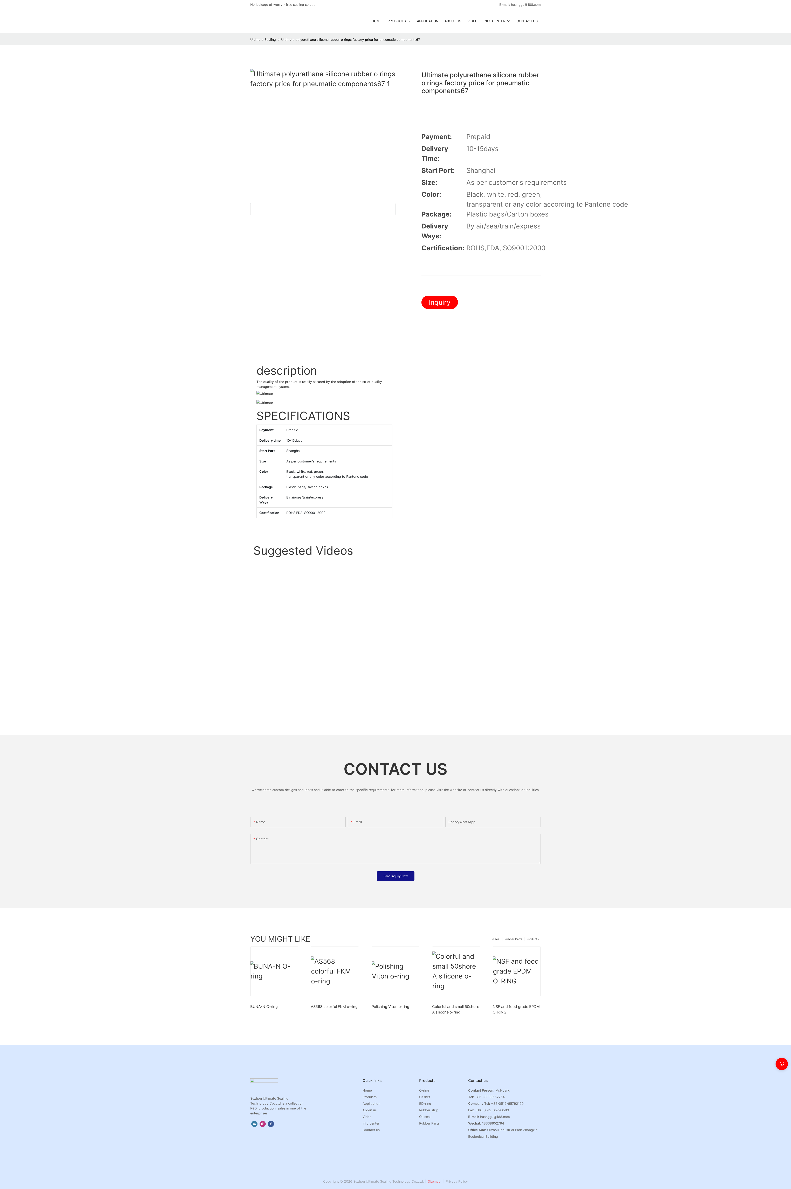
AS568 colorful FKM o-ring (334, 1006)
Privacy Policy (457, 1181)
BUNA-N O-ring (264, 1006)
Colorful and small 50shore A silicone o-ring (455, 1009)
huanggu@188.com (495, 1117)
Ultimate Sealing (263, 39)
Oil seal (495, 939)
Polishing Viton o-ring (390, 1006)
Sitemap (434, 1181)
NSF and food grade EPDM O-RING (516, 1009)
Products (533, 939)
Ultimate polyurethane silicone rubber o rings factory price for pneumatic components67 (350, 39)
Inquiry (439, 302)
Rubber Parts (513, 939)
